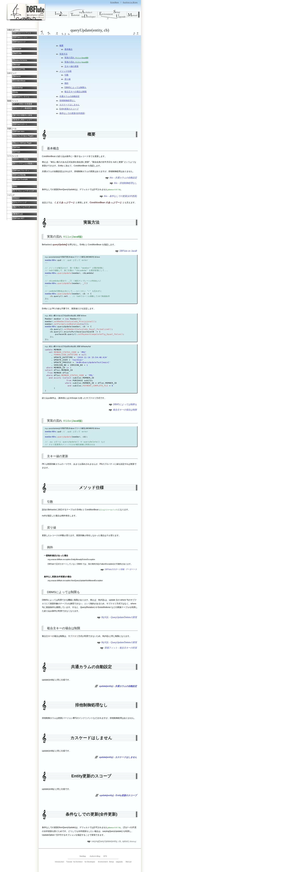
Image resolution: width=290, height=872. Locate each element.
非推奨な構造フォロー (23, 120)
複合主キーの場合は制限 (75, 91)
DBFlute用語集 (20, 175)
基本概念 (68, 49)
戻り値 (67, 79)
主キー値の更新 (71, 66)
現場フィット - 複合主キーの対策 (120, 648)
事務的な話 (18, 214)
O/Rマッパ (11, 73)
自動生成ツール (13, 30)
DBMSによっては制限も (75, 87)
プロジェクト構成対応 (23, 108)
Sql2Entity (18, 53)
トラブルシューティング (24, 191)
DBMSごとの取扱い (22, 159)
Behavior (17, 76)
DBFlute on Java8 (128, 251)
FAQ (15, 186)
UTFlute (17, 152)
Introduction (59, 862)
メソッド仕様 (65, 71)
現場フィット (12, 101)
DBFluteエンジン (21, 37)
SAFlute (17, 147)
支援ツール (11, 128)
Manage (17, 64)
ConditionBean (19, 81)
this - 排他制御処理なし (125, 183)
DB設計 (17, 198)
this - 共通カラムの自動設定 (123, 177)
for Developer (90, 862)
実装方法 (63, 54)
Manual (128, 862)
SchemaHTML (19, 69)
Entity (16, 92)
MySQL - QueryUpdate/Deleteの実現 (119, 617)
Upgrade (119, 862)
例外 (66, 83)
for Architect (77, 862)
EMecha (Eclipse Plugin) (23, 136)
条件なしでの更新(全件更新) (72, 113)
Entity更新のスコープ (69, 109)
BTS (105, 856)
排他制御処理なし (67, 100)
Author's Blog (130, 2)
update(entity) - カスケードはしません (118, 757)
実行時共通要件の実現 (23, 115)
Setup (111, 862)
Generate (17, 49)
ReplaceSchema (20, 60)
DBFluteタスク (20, 42)
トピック (11, 195)
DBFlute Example (21, 179)
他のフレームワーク (22, 207)
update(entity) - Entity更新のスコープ (118, 795)
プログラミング (20, 202)
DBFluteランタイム (21, 97)
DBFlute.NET (19, 218)
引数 (66, 75)
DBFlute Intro (19, 131)
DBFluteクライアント (22, 33)
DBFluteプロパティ (21, 170)
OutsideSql (18, 88)
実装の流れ (76, 57)
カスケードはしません (69, 105)
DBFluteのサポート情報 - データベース (121, 569)
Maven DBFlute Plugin (23, 143)
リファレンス (12, 156)
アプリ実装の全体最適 (23, 104)
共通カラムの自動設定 (69, 96)
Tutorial (69, 862)
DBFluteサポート (21, 124)
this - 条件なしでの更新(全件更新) (120, 196)
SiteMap (114, 2)
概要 (61, 45)
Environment (103, 862)
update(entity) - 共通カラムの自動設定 (118, 686)
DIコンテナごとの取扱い (24, 164)
